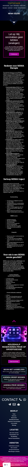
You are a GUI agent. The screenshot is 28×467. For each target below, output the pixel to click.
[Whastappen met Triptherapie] (24, 399)
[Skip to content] (14, 22)
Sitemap (14, 425)
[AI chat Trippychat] (18, 404)
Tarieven (14, 415)
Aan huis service (14, 432)
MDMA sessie (20, 166)
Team (14, 414)
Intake (15, 8)
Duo (11, 5)
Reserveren (22, 8)
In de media (14, 423)
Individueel (6, 5)
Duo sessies (14, 447)
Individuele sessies (14, 445)
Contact (10, 8)
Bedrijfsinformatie (14, 419)
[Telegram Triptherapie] (9, 404)
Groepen (16, 5)
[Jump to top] (14, 321)
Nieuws (5, 8)
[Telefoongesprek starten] (20, 399)
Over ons (22, 5)
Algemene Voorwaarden (14, 421)
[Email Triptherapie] (14, 404)
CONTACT (10, 399)
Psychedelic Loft (14, 434)
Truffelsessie (14, 54)
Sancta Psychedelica (14, 438)
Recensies (14, 417)
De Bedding (14, 436)
